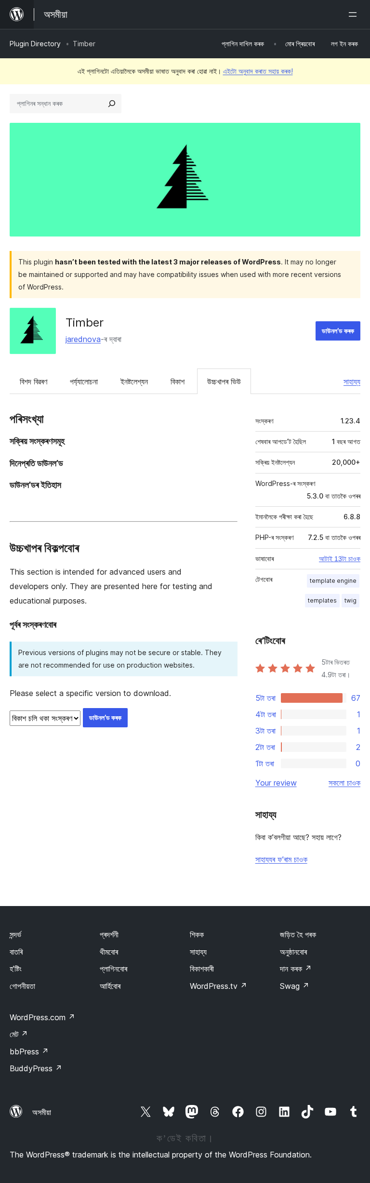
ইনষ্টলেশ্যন (134, 381)
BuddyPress (36, 1068)
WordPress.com (42, 1017)
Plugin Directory (35, 43)
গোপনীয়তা (22, 986)
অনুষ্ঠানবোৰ (293, 952)
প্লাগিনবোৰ (113, 968)
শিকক (197, 934)
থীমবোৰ (109, 952)
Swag (294, 986)
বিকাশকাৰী (202, 968)
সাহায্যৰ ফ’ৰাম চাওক (281, 859)
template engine (333, 580)
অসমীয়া (41, 1112)
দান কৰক (296, 968)
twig (350, 600)
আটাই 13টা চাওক (339, 559)
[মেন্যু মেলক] (354, 14)
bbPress (29, 1051)
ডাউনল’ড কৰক (338, 331)
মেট (19, 1034)
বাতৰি (16, 952)
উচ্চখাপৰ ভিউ (224, 381)
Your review (276, 783)
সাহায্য (352, 381)
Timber (85, 322)
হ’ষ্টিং (16, 968)
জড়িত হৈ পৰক (298, 934)
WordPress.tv (218, 986)
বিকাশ (178, 381)
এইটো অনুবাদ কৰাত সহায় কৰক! (258, 71)
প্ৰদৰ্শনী (109, 934)
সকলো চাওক (344, 783)
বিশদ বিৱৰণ (33, 381)
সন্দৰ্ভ (15, 934)
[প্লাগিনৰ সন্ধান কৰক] (111, 103)
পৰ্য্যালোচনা (84, 381)
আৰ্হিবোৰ (110, 986)
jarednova (83, 339)
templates (322, 600)
